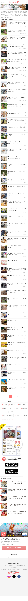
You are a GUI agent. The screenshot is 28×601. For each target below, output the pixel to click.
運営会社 (17, 569)
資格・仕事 (24, 408)
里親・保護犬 (13, 412)
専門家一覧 (3, 569)
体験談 (4, 408)
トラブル (5, 412)
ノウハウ (15, 419)
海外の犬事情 (22, 404)
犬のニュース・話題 (14, 408)
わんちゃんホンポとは (6, 565)
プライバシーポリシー (10, 569)
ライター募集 (14, 567)
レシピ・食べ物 (6, 419)
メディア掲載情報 (23, 569)
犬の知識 (5, 404)
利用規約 (18, 565)
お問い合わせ (23, 565)
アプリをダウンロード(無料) (14, 547)
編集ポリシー (13, 565)
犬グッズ (18, 415)
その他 (25, 415)
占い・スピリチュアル (8, 415)
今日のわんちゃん (11, 557)
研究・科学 (13, 404)
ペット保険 (18, 557)
